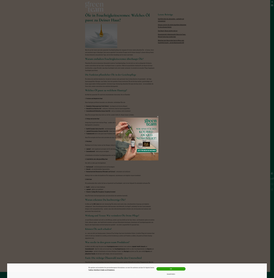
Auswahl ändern (171, 274)
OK (171, 269)
